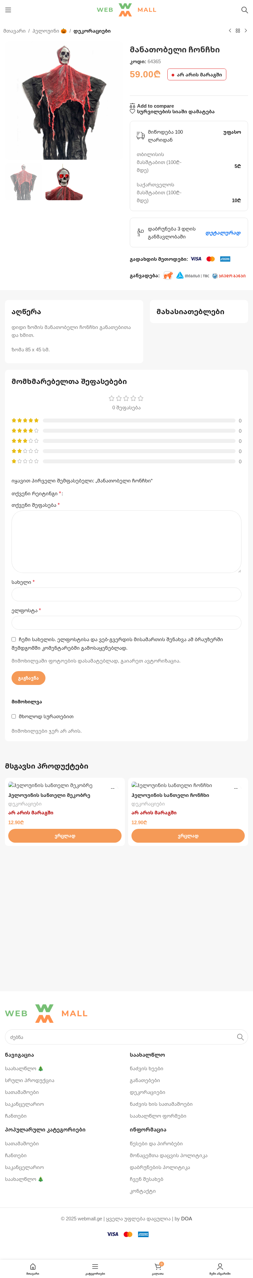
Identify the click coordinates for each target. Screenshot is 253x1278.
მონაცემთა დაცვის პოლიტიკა (169, 1155)
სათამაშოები (22, 1092)
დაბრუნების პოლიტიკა (160, 1167)
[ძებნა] (244, 9)
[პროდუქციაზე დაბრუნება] (238, 31)
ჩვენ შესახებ (146, 1179)
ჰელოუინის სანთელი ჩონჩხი (170, 795)
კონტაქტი (143, 1190)
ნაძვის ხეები (146, 1068)
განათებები (145, 1080)
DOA (186, 1218)
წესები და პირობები (156, 1143)
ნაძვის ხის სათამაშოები (161, 1104)
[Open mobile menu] (8, 9)
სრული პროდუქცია (29, 1080)
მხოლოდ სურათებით (46, 716)
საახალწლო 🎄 (24, 1068)
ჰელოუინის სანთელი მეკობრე (49, 795)
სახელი (23, 581)
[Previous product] (230, 31)
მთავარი (14, 30)
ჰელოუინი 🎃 (49, 30)
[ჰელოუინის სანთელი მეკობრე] (65, 784)
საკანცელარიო (24, 1104)
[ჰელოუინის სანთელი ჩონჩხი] (188, 784)
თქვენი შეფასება (36, 504)
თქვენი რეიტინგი (36, 493)
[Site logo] (126, 9)
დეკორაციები (92, 30)
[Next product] (246, 31)
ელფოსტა (26, 610)
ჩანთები (16, 1115)
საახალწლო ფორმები (158, 1115)
